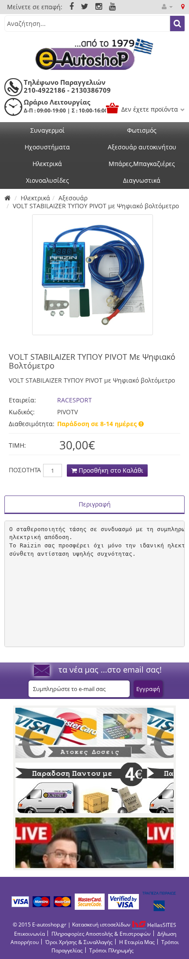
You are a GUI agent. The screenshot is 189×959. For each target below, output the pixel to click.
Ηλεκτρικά (47, 163)
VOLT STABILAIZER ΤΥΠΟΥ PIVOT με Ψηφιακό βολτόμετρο (96, 206)
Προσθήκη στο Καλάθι (110, 470)
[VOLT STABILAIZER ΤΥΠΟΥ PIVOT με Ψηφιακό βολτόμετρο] (92, 274)
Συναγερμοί (47, 130)
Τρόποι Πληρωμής (111, 950)
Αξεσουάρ (72, 198)
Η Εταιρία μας (137, 942)
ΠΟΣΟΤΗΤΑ (25, 470)
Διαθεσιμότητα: (31, 424)
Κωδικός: (22, 412)
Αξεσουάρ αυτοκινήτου (142, 147)
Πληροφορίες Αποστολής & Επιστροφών (101, 933)
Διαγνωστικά (141, 180)
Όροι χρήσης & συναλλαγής (79, 942)
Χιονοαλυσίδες (47, 180)
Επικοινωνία (29, 933)
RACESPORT (74, 400)
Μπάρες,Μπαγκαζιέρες (142, 163)
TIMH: (17, 445)
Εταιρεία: (22, 400)
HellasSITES (161, 925)
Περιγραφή (95, 504)
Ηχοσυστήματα (47, 147)
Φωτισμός (141, 130)
